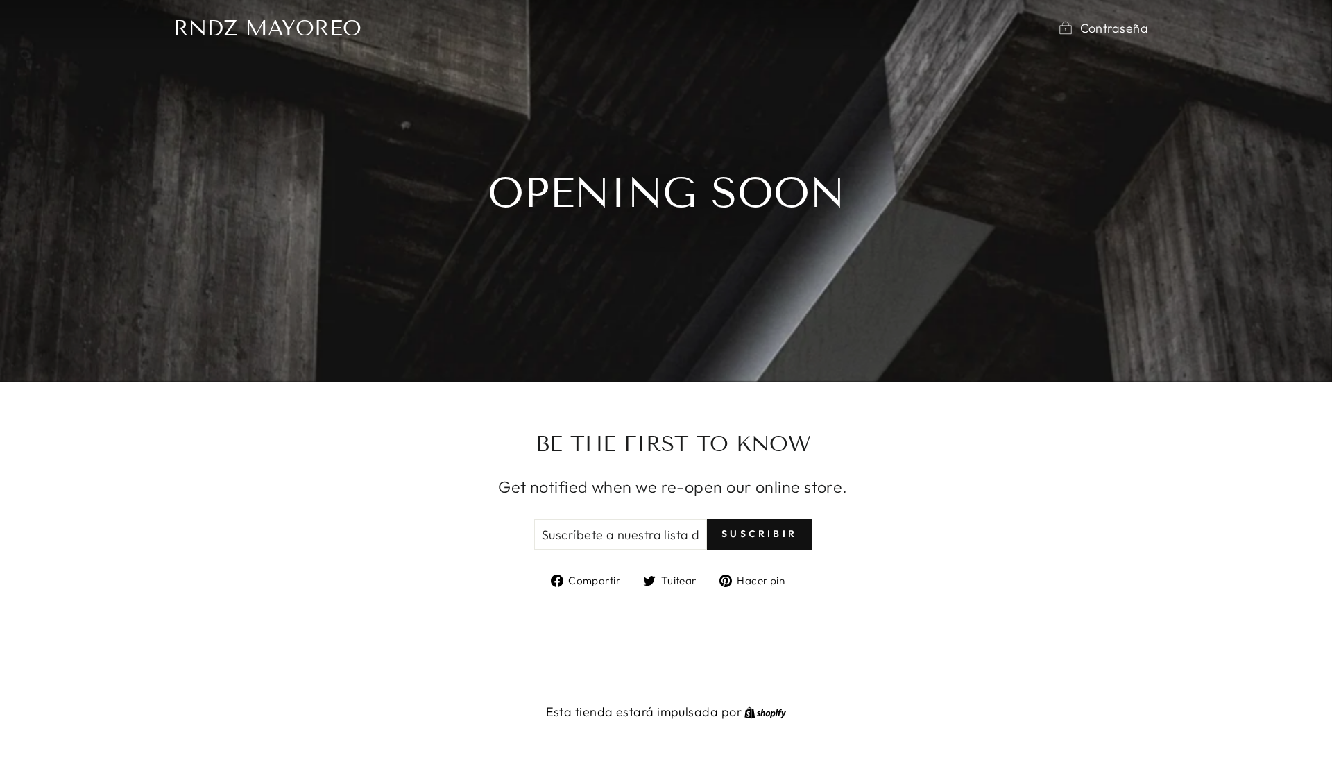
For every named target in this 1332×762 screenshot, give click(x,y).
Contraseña (1114, 28)
